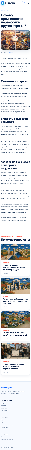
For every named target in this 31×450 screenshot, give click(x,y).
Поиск (2, 422)
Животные (4, 408)
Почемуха (6, 387)
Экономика (10, 10)
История (3, 405)
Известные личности (7, 425)
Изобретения (4, 427)
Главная (3, 10)
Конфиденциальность (7, 439)
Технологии (4, 410)
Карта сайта (4, 437)
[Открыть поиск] (24, 3)
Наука (2, 403)
